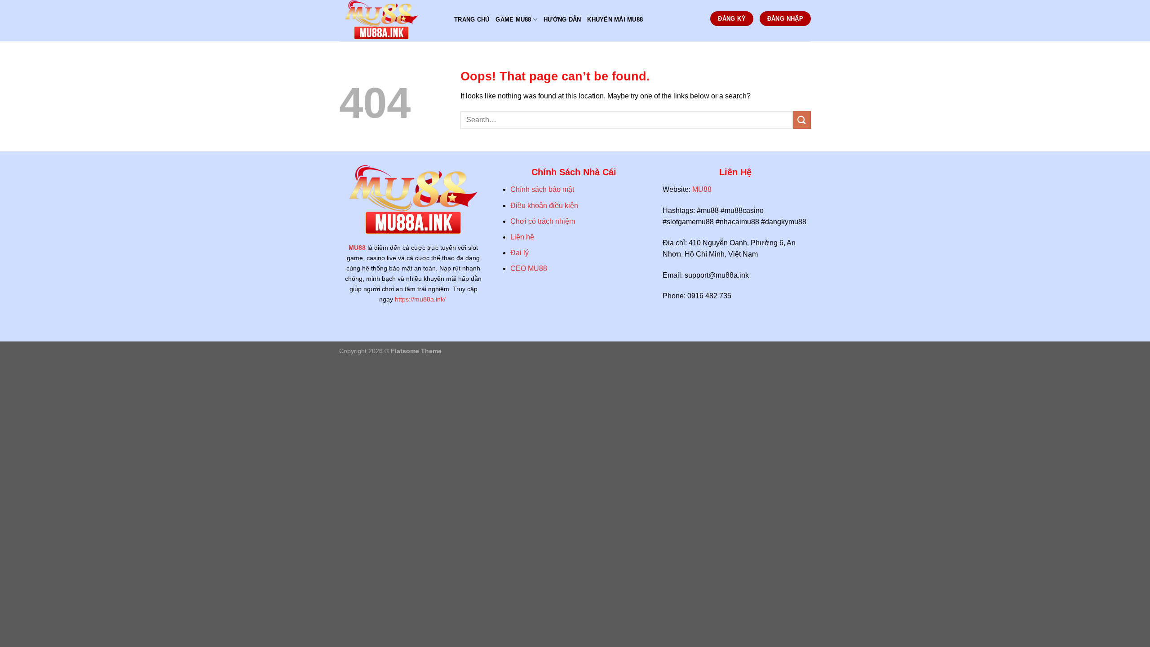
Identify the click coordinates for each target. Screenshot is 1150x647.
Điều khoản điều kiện (545, 205)
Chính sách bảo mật (542, 189)
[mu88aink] (390, 20)
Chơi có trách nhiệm (542, 221)
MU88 (357, 247)
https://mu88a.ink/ (421, 299)
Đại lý (519, 253)
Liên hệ (522, 237)
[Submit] (802, 120)
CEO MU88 (528, 268)
